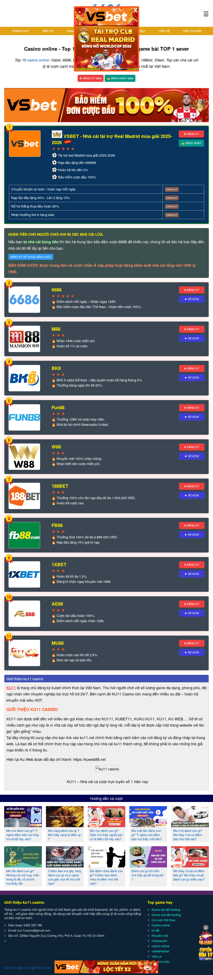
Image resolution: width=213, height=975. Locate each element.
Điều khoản (192, 31)
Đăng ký (171, 189)
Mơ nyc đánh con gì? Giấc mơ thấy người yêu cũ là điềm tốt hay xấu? (106, 834)
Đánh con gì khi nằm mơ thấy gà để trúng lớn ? (147, 875)
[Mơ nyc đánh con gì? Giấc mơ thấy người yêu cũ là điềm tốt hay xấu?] (106, 825)
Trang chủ (20, 31)
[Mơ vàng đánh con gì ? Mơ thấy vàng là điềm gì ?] (65, 825)
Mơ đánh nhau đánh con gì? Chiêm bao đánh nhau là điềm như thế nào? (106, 877)
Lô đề (155, 930)
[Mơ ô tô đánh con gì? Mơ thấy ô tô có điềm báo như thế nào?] (190, 825)
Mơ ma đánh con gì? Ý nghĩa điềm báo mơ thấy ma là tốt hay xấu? (22, 834)
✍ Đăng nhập (191, 143)
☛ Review (192, 299)
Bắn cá (48, 31)
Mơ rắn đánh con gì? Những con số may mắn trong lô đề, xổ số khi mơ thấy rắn (22, 877)
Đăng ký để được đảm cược (30, 257)
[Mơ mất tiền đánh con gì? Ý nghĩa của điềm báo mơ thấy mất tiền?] (148, 825)
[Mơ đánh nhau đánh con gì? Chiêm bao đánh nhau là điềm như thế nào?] (106, 865)
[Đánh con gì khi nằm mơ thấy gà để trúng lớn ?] (148, 865)
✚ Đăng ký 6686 (91, 78)
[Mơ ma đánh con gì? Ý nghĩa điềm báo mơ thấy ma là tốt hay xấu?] (23, 825)
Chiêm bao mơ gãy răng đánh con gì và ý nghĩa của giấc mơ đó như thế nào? (64, 877)
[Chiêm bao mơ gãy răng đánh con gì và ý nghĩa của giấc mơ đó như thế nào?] (65, 865)
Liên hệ (164, 31)
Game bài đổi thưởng (166, 909)
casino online (38, 60)
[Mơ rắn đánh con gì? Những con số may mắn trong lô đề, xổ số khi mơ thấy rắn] (23, 865)
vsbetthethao (160, 951)
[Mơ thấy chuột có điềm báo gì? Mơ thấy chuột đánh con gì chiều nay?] (190, 865)
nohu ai (156, 956)
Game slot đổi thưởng (166, 914)
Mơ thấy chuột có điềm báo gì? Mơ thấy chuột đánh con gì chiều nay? (189, 875)
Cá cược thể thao (163, 920)
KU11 (11, 687)
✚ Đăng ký (191, 134)
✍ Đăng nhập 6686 (120, 78)
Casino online (161, 925)
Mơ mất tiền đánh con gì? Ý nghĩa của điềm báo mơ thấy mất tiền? (146, 834)
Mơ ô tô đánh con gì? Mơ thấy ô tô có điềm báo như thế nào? (187, 834)
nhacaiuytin (159, 940)
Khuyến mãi (160, 935)
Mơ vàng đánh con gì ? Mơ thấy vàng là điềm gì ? (64, 834)
